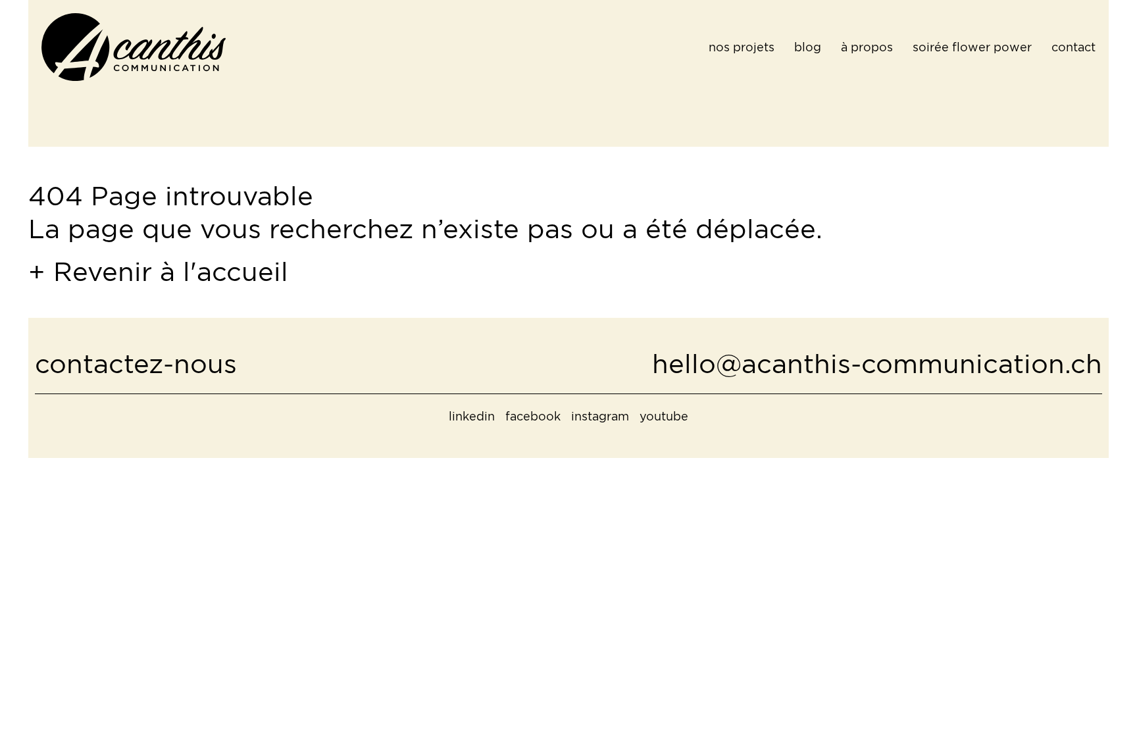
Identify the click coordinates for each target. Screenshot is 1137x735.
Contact (1073, 47)
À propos (867, 47)
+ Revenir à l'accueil (158, 271)
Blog (807, 47)
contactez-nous (136, 363)
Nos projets (741, 47)
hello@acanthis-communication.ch (877, 363)
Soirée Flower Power (972, 47)
